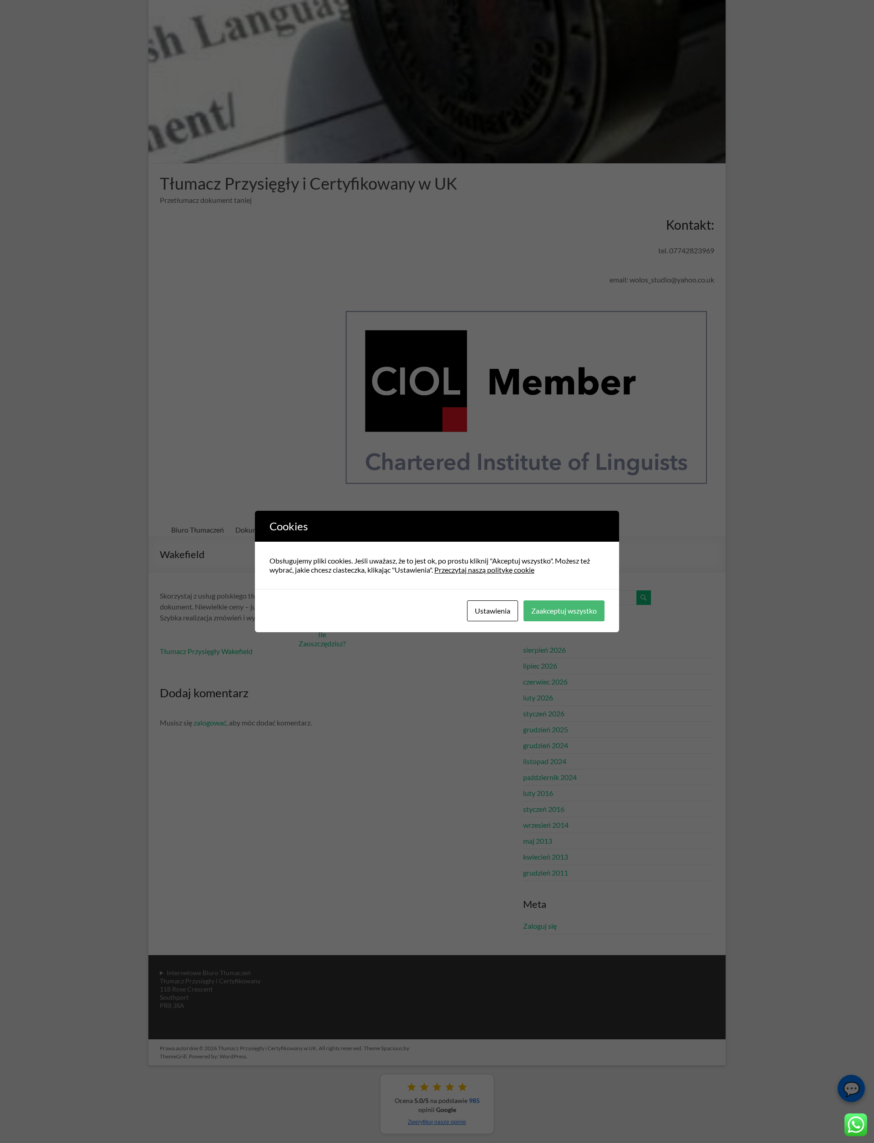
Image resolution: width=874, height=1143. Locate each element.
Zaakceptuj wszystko (564, 610)
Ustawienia (492, 610)
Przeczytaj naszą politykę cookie (484, 569)
